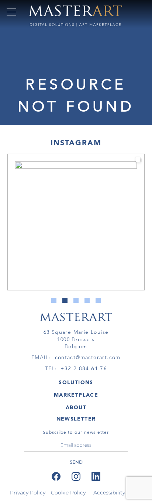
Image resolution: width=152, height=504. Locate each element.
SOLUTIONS (76, 382)
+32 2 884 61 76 (84, 368)
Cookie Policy (68, 492)
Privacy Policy (27, 492)
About (76, 407)
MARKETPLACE (76, 395)
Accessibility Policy (117, 492)
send (76, 462)
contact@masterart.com (88, 357)
